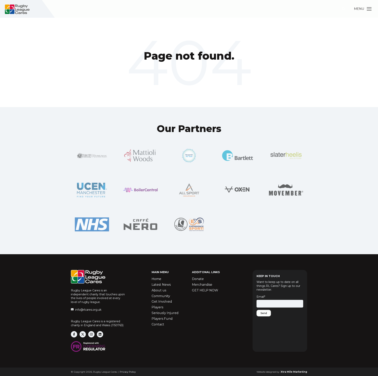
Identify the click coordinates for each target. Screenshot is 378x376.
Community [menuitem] (161, 296)
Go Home (189, 72)
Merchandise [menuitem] (202, 284)
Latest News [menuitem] (161, 284)
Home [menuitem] (156, 279)
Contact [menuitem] (158, 324)
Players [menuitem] (157, 307)
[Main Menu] (369, 9)
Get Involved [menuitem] (162, 301)
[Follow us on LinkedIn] (100, 334)
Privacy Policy (128, 371)
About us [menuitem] (159, 290)
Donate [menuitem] (198, 279)
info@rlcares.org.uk (88, 309)
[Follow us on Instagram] (91, 334)
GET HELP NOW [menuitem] (205, 290)
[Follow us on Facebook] (74, 334)
